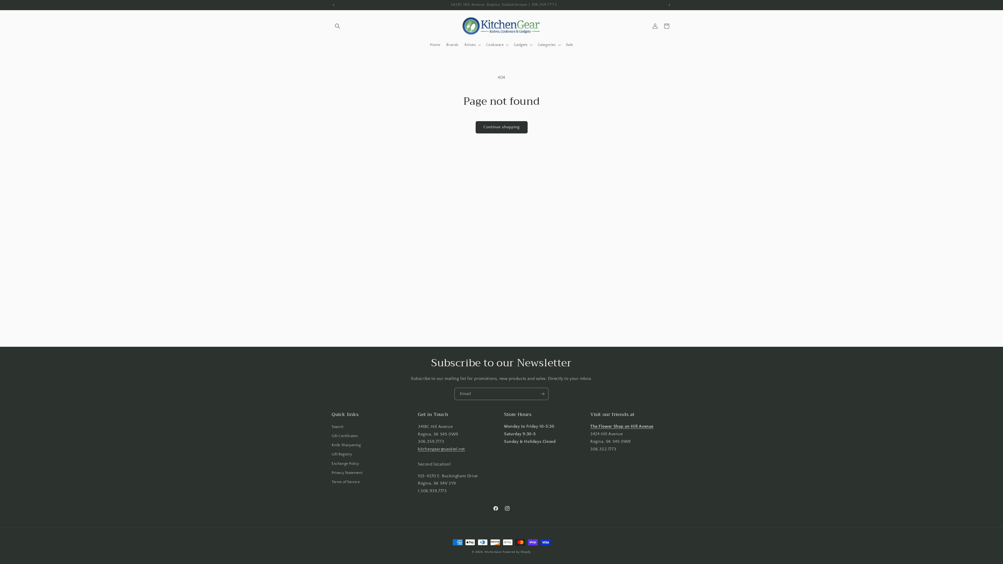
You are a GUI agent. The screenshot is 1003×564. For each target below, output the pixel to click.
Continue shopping (501, 127)
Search (338, 427)
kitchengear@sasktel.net (441, 449)
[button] (337, 26)
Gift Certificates (345, 436)
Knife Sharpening (346, 445)
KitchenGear (493, 552)
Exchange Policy (345, 463)
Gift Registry (342, 454)
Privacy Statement (347, 473)
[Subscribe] (542, 394)
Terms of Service (346, 482)
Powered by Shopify (517, 552)
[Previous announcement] (333, 5)
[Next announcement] (669, 5)
